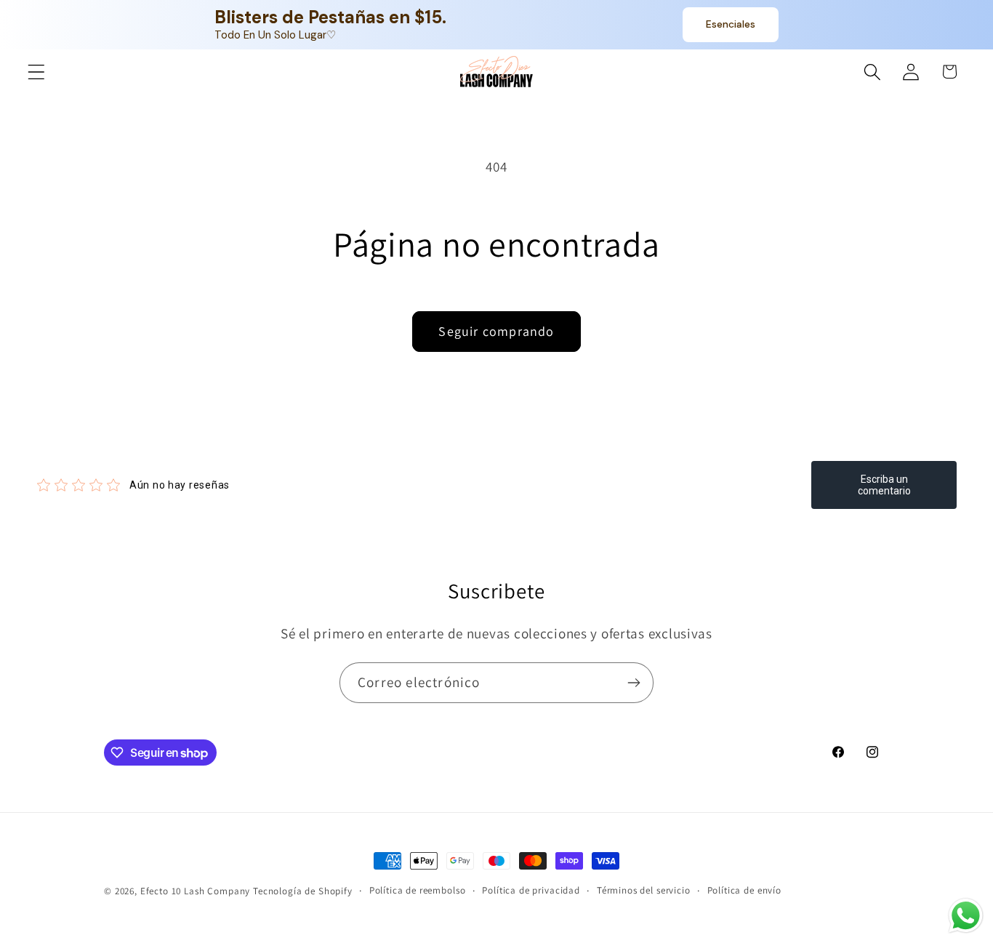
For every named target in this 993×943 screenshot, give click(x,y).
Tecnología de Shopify (303, 891)
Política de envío (744, 890)
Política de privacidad (530, 890)
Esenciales (730, 24)
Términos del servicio (644, 890)
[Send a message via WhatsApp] (966, 916)
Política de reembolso (417, 890)
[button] (36, 71)
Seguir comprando (496, 331)
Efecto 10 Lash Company (195, 891)
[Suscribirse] (633, 682)
